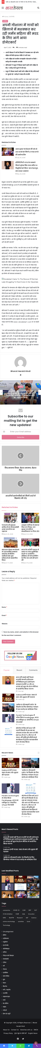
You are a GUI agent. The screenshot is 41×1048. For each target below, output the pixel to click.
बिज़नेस (5, 986)
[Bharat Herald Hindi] (14, 8)
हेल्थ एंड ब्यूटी (6, 1013)
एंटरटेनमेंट (11, 16)
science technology (9, 921)
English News (32, 1033)
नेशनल (5, 969)
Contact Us (15, 1030)
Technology (6, 925)
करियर (5, 952)
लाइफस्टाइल (6, 996)
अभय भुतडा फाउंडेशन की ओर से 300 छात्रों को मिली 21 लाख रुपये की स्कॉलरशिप (26, 152)
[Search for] (38, 8)
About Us (6, 1030)
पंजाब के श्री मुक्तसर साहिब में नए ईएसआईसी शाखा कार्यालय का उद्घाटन (10, 528)
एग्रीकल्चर (6, 938)
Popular (7, 670)
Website (4, 624)
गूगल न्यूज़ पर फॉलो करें (20, 1033)
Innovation (31, 914)
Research (20, 918)
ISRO (4, 918)
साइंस (4, 1007)
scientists (21, 921)
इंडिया (4, 935)
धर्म (4, 966)
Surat (28, 921)
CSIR (23, 910)
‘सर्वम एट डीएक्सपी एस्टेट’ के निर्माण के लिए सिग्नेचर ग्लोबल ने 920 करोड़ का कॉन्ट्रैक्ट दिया (27, 706)
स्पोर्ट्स (5, 1010)
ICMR (17, 914)
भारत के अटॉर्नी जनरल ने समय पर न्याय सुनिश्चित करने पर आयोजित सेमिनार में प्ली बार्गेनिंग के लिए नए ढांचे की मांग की (30, 555)
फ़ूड (4, 979)
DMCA (36, 1030)
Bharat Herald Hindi (21, 371)
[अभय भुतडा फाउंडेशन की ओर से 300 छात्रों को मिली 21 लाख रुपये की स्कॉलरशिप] (8, 152)
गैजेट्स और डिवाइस (8, 955)
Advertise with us (26, 1030)
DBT (30, 910)
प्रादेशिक (5, 21)
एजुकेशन (5, 942)
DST (35, 910)
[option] (20, 392)
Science (33, 918)
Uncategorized (8, 931)
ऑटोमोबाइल (6, 949)
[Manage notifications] (36, 1043)
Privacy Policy (8, 1033)
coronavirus (6, 910)
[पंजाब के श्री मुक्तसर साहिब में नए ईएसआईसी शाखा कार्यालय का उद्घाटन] (11, 518)
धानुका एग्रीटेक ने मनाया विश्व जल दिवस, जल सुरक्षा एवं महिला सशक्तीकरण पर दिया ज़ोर (30, 528)
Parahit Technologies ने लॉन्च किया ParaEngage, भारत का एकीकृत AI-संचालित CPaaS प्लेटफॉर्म (27, 718)
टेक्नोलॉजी (6, 959)
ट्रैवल (4, 962)
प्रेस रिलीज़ (6, 976)
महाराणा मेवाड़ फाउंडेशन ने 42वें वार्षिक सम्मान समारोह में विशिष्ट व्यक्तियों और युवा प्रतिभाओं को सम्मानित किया (10, 555)
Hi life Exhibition (8, 914)
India (23, 914)
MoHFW (11, 918)
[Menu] (3, 8)
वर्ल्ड (4, 1000)
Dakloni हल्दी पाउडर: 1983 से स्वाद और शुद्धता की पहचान (26, 696)
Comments (33, 670)
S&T (27, 918)
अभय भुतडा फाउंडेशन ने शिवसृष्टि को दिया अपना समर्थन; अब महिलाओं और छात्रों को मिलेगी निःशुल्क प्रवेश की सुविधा (20, 394)
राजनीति (5, 993)
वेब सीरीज (5, 1003)
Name (4, 607)
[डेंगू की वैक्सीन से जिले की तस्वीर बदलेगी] (33, 894)
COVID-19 (16, 910)
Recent (19, 670)
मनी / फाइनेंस (6, 990)
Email (4, 615)
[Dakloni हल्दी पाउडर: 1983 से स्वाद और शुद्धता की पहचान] (8, 698)
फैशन (4, 983)
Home (6, 16)
